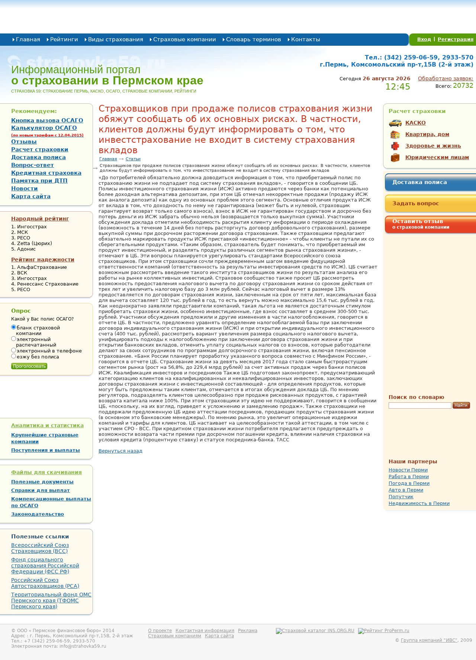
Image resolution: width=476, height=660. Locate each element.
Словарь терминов (253, 39)
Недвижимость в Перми (419, 503)
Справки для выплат (40, 490)
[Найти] (461, 405)
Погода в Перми (409, 483)
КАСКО (415, 123)
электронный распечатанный (36, 342)
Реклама (247, 630)
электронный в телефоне (49, 351)
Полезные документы (42, 481)
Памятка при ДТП (39, 180)
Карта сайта (31, 196)
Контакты (305, 39)
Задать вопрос (415, 203)
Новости (24, 188)
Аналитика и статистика (47, 425)
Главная (28, 39)
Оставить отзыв (420, 224)
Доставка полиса (419, 182)
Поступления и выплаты (45, 450)
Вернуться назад (120, 451)
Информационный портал (107, 75)
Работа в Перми (409, 476)
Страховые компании (184, 39)
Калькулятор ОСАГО (47, 131)
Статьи (133, 159)
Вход (424, 39)
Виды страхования (115, 39)
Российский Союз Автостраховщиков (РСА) (45, 583)
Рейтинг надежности (42, 260)
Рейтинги (64, 39)
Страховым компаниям (174, 635)
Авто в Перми (406, 490)
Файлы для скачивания (46, 472)
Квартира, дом (427, 134)
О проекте (160, 630)
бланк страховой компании (38, 330)
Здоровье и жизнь (433, 146)
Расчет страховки (39, 149)
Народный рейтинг (40, 219)
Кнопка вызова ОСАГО (47, 120)
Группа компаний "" (429, 640)
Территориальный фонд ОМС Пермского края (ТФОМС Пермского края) (51, 600)
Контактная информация (205, 630)
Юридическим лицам (437, 157)
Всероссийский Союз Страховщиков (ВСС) (40, 548)
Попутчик (401, 496)
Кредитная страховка (46, 173)
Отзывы (24, 141)
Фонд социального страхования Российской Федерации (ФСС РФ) (45, 565)
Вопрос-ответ (32, 165)
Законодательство (37, 514)
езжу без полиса (38, 357)
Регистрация (455, 39)
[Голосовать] (29, 364)
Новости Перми (408, 470)
